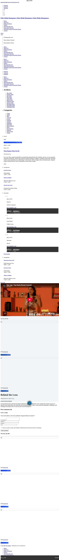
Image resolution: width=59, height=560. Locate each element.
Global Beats (4, 506)
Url (1, 425)
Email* (2, 423)
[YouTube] (4, 9)
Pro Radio (8, 545)
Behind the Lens (6, 470)
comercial (5, 467)
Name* (2, 421)
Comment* (3, 420)
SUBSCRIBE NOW (10, 2)
